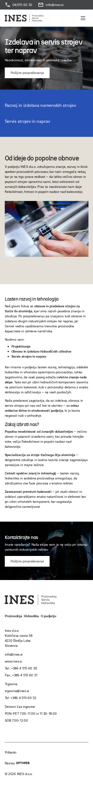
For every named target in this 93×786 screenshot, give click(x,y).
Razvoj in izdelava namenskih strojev (40, 105)
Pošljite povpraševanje (27, 73)
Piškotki (10, 752)
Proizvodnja (13, 616)
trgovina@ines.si (17, 691)
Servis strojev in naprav (27, 121)
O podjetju (48, 616)
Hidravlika (31, 616)
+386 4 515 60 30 (24, 668)
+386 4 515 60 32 (23, 698)
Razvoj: (10, 763)
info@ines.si (14, 654)
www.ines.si (13, 661)
